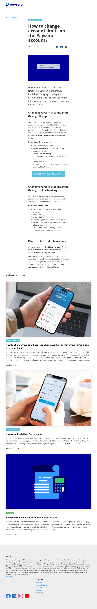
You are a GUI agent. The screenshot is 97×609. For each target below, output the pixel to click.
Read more (9, 576)
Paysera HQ (39, 590)
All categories (13, 17)
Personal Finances (41, 585)
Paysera (8, 560)
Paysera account (50, 209)
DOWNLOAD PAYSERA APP (47, 174)
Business (38, 588)
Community (39, 593)
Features (38, 583)
